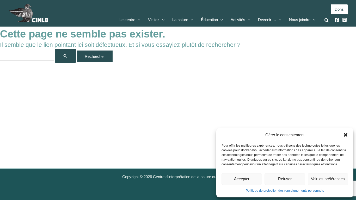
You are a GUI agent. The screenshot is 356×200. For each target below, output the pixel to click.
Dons (339, 9)
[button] (345, 135)
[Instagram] (344, 19)
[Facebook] (336, 19)
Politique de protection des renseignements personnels (285, 190)
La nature (180, 19)
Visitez (153, 19)
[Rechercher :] (38, 56)
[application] (137, 19)
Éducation (209, 19)
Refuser (285, 179)
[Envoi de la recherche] (65, 56)
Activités (238, 19)
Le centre (127, 19)
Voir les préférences (328, 179)
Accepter (241, 179)
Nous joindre (299, 19)
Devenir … (267, 19)
